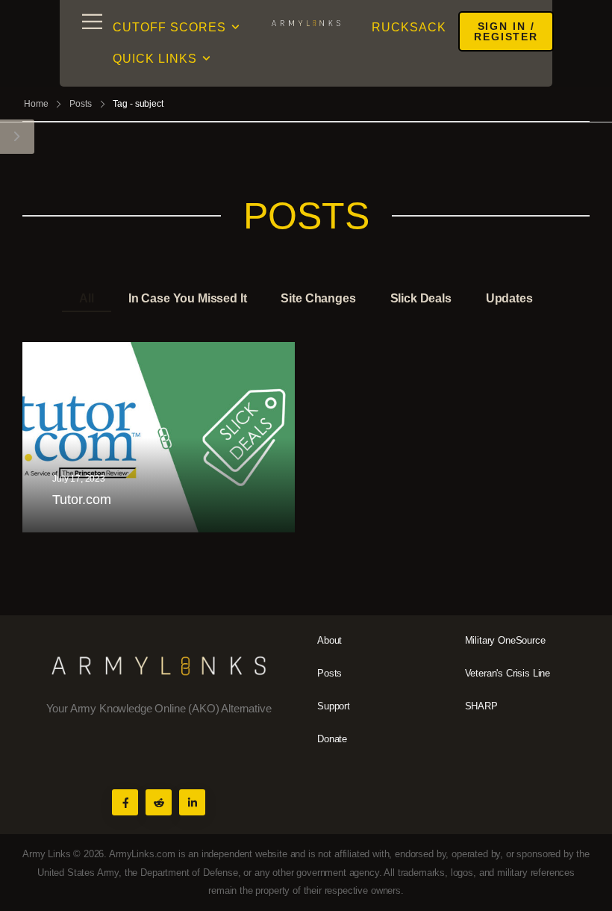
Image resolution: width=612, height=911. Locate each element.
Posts (80, 104)
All (86, 298)
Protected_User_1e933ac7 (129, 526)
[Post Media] (158, 437)
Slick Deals (421, 298)
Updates (509, 298)
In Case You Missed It (187, 298)
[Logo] (306, 22)
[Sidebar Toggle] (17, 136)
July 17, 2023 (78, 479)
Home (36, 104)
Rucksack (409, 27)
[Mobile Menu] (92, 21)
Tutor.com (81, 499)
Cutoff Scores (169, 27)
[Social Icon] (125, 802)
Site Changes (318, 298)
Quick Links (155, 58)
